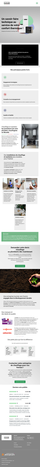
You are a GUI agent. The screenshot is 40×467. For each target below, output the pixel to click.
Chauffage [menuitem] (16, 444)
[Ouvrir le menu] (37, 3)
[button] (20, 395)
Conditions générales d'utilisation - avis (8, 460)
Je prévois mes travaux (20, 381)
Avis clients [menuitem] (29, 442)
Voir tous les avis (20, 63)
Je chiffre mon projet (20, 266)
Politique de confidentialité (6, 462)
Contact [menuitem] (28, 444)
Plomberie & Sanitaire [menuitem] (18, 446)
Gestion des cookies (5, 464)
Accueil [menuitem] (15, 442)
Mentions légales (4, 458)
